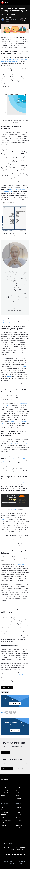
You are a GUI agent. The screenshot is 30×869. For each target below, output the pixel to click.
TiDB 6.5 (8, 376)
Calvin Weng (8, 17)
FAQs (2, 822)
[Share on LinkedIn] (14, 712)
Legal (20, 863)
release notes (18, 386)
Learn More (15, 752)
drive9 (17, 795)
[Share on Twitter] (10, 712)
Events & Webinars (6, 812)
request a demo (7, 679)
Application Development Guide (18, 443)
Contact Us (14, 730)
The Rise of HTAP (20, 564)
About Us (18, 807)
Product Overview (6, 787)
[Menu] (28, 2)
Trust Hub (18, 820)
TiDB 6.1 (24, 366)
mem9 (17, 793)
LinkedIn (9, 606)
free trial (7, 681)
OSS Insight (20, 482)
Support (3, 825)
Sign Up (4, 752)
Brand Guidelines (20, 828)
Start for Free (14, 704)
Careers (18, 812)
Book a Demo (6, 687)
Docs (2, 817)
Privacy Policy (12, 863)
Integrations (19, 787)
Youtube (16, 606)
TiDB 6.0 (3, 358)
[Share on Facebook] (6, 712)
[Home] (4, 2)
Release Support (20, 825)
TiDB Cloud (4, 790)
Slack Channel (23, 675)
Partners (18, 817)
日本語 (4, 782)
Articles (3, 810)
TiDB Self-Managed (6, 793)
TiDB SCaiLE (4, 815)
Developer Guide (6, 820)
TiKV (17, 790)
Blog (2, 807)
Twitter (4, 606)
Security (18, 822)
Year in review (5, 692)
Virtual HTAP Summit (9, 322)
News (17, 810)
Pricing (3, 795)
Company (12, 14)
